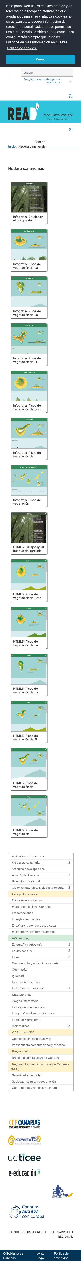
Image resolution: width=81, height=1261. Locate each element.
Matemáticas (20, 1026)
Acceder (40, 141)
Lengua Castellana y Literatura (33, 1013)
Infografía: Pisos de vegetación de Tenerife (27, 456)
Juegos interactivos (25, 1001)
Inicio (12, 146)
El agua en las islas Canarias (31, 906)
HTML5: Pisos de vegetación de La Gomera (25, 645)
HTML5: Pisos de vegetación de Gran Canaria (27, 597)
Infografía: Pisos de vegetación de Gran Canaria (27, 409)
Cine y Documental (25, 894)
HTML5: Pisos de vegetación (25, 832)
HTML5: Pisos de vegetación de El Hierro (25, 739)
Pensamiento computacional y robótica (38, 1045)
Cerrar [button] (40, 59)
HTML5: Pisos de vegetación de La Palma (25, 692)
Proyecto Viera (22, 1051)
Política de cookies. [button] (22, 48)
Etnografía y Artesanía (27, 944)
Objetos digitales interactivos (31, 1038)
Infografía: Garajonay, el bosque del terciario (28, 220)
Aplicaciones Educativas (28, 856)
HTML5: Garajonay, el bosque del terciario (28, 548)
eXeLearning (21, 938)
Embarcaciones (22, 913)
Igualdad (18, 976)
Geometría (19, 969)
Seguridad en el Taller (27, 1075)
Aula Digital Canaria (25, 875)
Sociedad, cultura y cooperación (34, 1081)
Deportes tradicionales (27, 900)
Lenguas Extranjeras (26, 1019)
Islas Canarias (21, 994)
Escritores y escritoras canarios (33, 931)
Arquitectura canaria (26, 862)
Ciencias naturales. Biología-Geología (38, 887)
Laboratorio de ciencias (28, 1007)
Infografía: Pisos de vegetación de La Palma (27, 314)
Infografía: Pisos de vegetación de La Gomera (27, 267)
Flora (15, 957)
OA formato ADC (23, 1032)
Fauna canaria (22, 950)
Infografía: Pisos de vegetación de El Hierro (27, 361)
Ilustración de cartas (26, 982)
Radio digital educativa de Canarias (36, 1057)
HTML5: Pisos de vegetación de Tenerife (25, 786)
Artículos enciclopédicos (28, 869)
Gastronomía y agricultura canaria (35, 963)
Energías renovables (26, 919)
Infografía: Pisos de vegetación (27, 501)
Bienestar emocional (26, 881)
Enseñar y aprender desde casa (34, 925)
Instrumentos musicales (28, 988)
